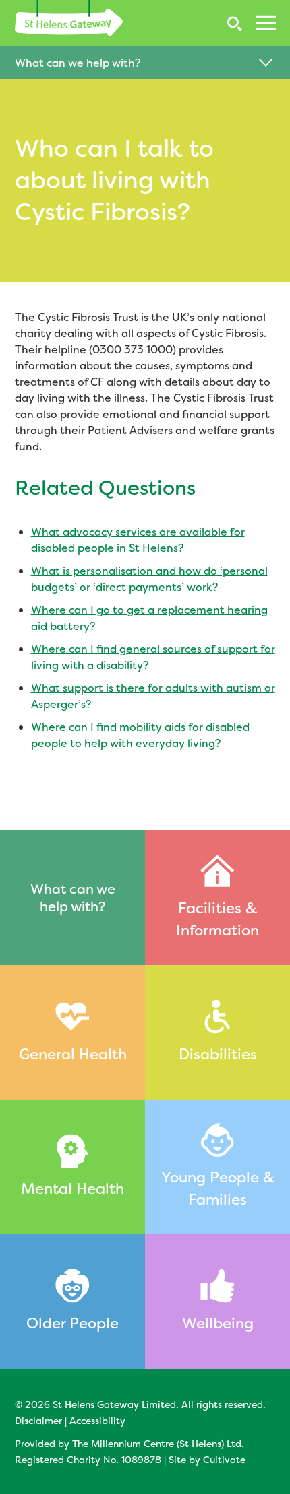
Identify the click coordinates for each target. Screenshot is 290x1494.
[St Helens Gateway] (69, 18)
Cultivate (224, 1459)
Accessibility (97, 1420)
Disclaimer (38, 1420)
